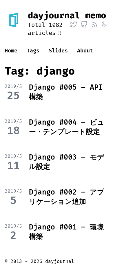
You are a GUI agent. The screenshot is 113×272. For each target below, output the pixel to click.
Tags (33, 50)
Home (11, 50)
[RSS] (94, 24)
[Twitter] (73, 24)
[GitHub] (84, 24)
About (85, 50)
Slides (58, 50)
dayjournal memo (67, 15)
